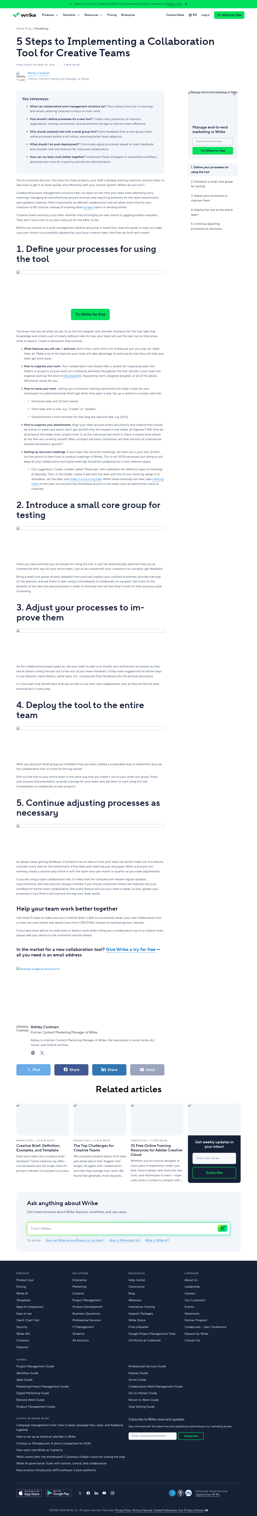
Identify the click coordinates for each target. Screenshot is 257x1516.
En (195, 15)
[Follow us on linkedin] (96, 1493)
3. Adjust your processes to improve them (209, 198)
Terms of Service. (142, 1510)
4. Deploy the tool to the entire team (212, 212)
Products (48, 15)
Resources (91, 15)
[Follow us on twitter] (80, 1493)
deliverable (70, 376)
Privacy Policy (123, 1510)
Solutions (69, 15)
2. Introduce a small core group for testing (212, 184)
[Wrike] (24, 15)
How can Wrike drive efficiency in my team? (75, 1240)
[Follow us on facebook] (88, 1493)
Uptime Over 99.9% (207, 1494)
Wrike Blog (23, 29)
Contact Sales (175, 15)
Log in (205, 15)
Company (192, 1273)
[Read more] (42, 1143)
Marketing (41, 29)
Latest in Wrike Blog (32, 1418)
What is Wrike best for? (125, 1240)
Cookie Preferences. (165, 1510)
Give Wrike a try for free (131, 949)
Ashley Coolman (39, 73)
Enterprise (128, 15)
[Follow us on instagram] (112, 1493)
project (89, 207)
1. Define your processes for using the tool (210, 169)
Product (23, 1273)
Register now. (174, 4)
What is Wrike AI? (157, 1240)
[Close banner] (186, 4)
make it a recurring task (86, 479)
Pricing (112, 15)
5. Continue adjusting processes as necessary (206, 226)
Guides (21, 1359)
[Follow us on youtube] (104, 1493)
